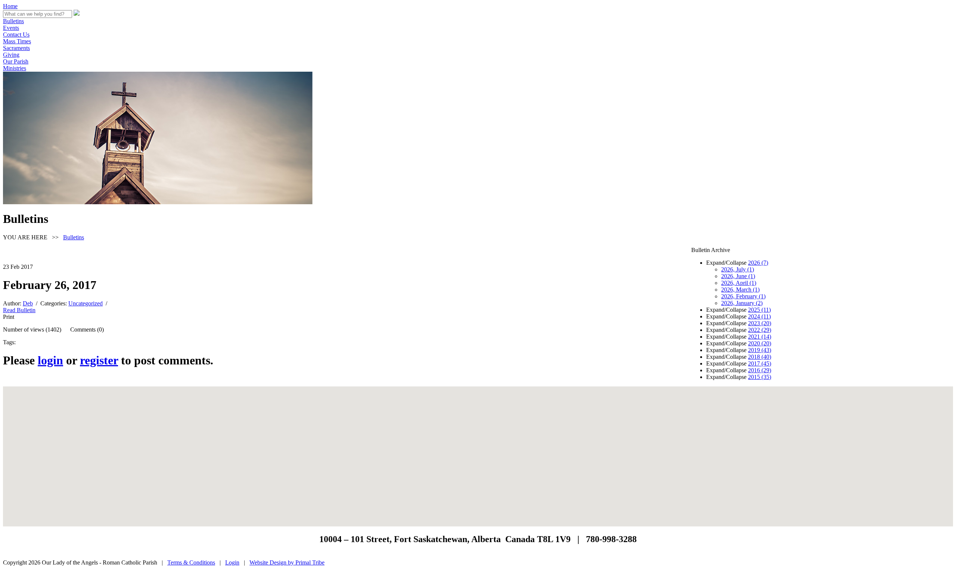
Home (10, 6)
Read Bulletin (19, 310)
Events (11, 28)
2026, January (742, 303)
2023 (759, 323)
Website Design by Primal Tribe (287, 562)
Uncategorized (85, 303)
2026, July (737, 269)
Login (232, 562)
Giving (11, 55)
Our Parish (15, 61)
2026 (758, 262)
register (99, 360)
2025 (759, 310)
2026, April (738, 283)
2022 (759, 330)
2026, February (743, 296)
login (50, 360)
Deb (28, 303)
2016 (759, 370)
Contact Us (16, 34)
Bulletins (13, 21)
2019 (759, 350)
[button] (478, 451)
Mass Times (17, 41)
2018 (759, 357)
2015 (759, 377)
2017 (759, 363)
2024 (759, 316)
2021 (759, 336)
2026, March (740, 289)
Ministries (14, 68)
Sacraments (16, 48)
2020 (759, 343)
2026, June (738, 276)
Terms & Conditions (191, 562)
